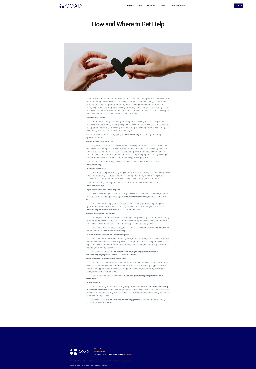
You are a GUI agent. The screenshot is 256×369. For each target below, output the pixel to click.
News (140, 5)
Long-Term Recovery (178, 5)
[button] (130, 5)
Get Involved (151, 5)
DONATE (239, 6)
